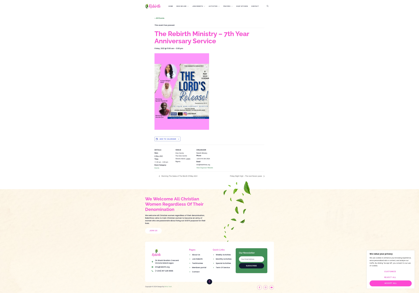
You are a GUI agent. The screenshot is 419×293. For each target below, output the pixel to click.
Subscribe (251, 266)
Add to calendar (168, 139)
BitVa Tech (168, 286)
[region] (391, 269)
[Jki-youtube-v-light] (271, 287)
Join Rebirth (197, 6)
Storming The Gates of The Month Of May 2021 (179, 176)
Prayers (226, 6)
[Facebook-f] (259, 287)
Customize (390, 271)
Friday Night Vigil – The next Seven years (246, 176)
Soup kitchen (242, 6)
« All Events (159, 18)
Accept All (391, 283)
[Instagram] (265, 287)
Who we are (181, 6)
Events (157, 168)
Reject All (390, 277)
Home (170, 6)
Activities (213, 6)
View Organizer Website (204, 168)
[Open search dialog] (267, 6)
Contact (255, 6)
